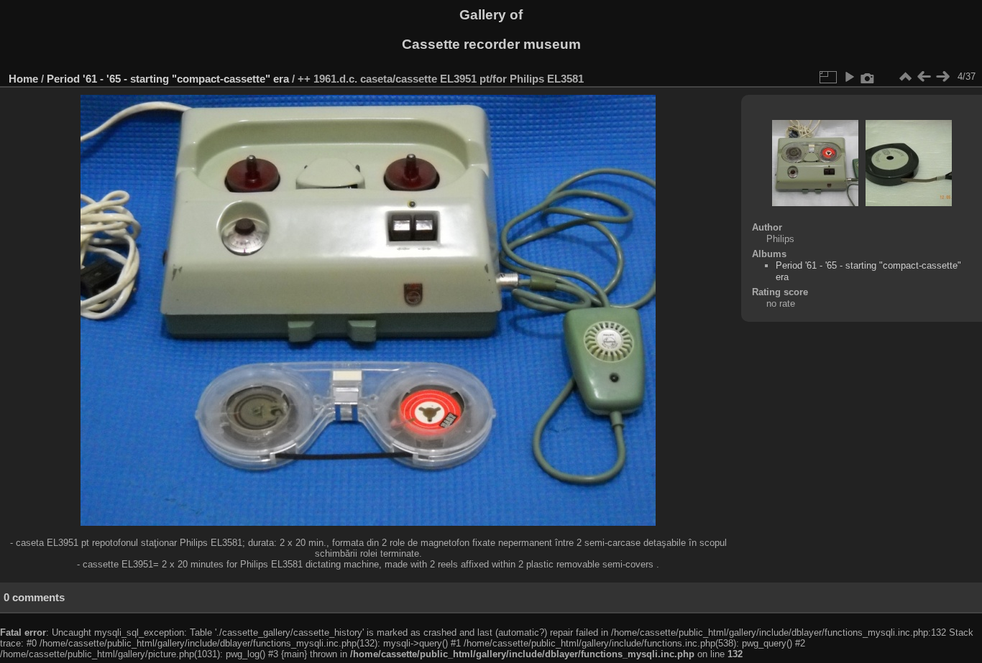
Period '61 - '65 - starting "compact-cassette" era (168, 79)
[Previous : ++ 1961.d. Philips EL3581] (923, 77)
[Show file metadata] (867, 77)
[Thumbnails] (905, 77)
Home (23, 79)
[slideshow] (849, 77)
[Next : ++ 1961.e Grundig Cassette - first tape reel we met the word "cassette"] (942, 77)
